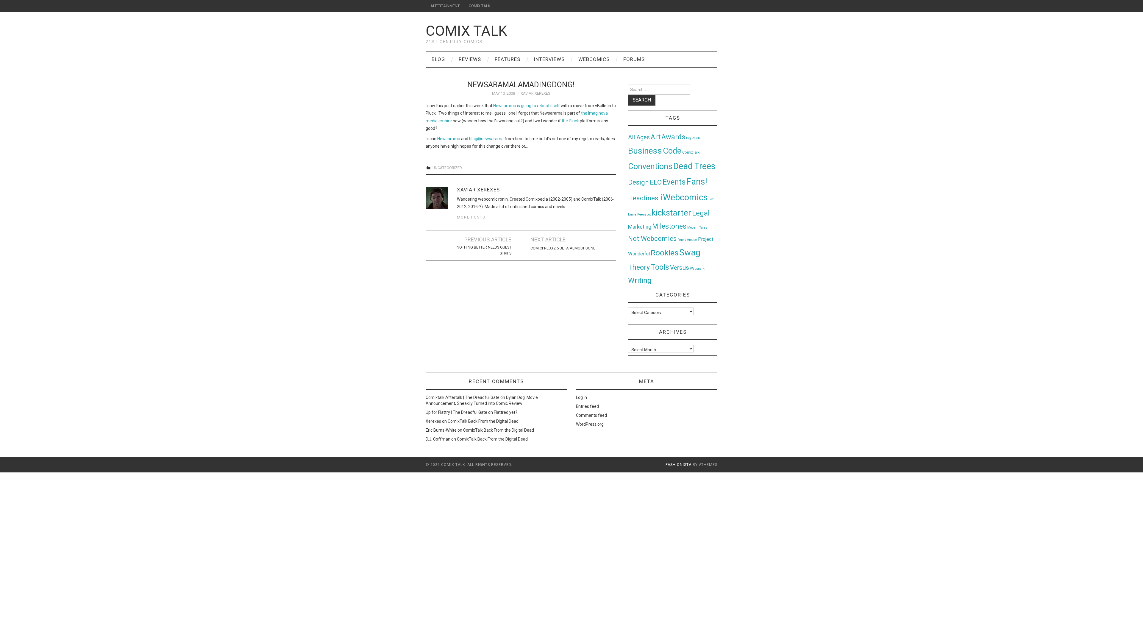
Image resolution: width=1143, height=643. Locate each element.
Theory (639, 267)
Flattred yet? (505, 412)
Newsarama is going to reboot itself (526, 105)
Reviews (470, 59)
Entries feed (587, 406)
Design (638, 182)
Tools (660, 267)
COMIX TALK (480, 6)
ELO (656, 182)
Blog (438, 59)
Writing (640, 280)
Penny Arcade (687, 240)
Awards (673, 137)
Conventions (650, 166)
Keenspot (644, 214)
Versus (679, 267)
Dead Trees (694, 166)
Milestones (669, 226)
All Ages (639, 137)
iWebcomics (684, 197)
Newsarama (448, 138)
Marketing (639, 227)
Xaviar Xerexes (535, 93)
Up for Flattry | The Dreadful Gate (456, 412)
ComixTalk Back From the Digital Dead (483, 421)
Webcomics (594, 59)
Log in (581, 397)
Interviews (549, 59)
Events (674, 181)
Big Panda (693, 138)
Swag (689, 252)
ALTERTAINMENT (445, 6)
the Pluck (570, 120)
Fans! (696, 182)
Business (645, 151)
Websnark (697, 269)
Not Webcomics (652, 239)
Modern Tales (697, 228)
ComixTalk (690, 152)
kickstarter (671, 213)
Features (507, 59)
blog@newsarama (486, 138)
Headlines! (644, 198)
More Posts (471, 217)
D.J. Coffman (438, 439)
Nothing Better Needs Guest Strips (484, 250)
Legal (701, 213)
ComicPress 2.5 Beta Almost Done (562, 248)
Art (655, 137)
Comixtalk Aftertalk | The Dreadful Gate (462, 397)
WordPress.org (590, 424)
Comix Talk (466, 30)
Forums (634, 59)
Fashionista (678, 465)
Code (672, 151)
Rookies (664, 252)
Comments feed (591, 415)
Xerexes (433, 421)
